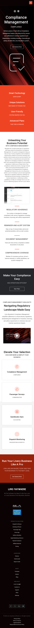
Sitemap (17, 595)
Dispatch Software (17, 524)
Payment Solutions (17, 540)
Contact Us (17, 587)
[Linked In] (19, 606)
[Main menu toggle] (30, 2)
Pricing (17, 546)
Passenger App (17, 529)
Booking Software (17, 526)
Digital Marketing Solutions (17, 538)
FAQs (17, 592)
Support (17, 589)
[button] (17, 47)
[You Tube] (23, 606)
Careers (17, 574)
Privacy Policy (17, 618)
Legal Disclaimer (17, 622)
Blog (17, 577)
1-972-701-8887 (17, 584)
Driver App (17, 532)
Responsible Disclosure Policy (17, 624)
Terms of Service (17, 620)
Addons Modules (17, 535)
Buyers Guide (17, 561)
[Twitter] (15, 606)
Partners (17, 556)
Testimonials (17, 558)
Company (17, 571)
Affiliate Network (17, 543)
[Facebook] (10, 606)
